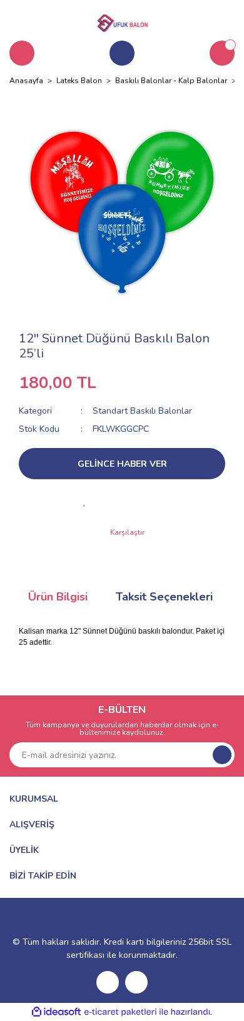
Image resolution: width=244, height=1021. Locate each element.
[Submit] (222, 754)
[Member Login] (122, 53)
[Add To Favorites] (84, 501)
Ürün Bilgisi (58, 596)
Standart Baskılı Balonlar (142, 411)
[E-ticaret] (120, 1012)
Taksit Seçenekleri (164, 596)
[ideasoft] (56, 1012)
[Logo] (122, 21)
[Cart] (222, 53)
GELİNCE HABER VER (122, 464)
